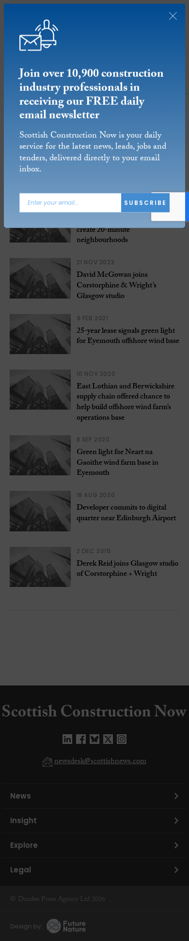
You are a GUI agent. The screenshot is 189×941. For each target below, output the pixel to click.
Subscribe (145, 203)
